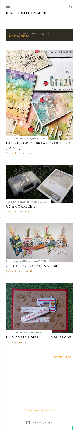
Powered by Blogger (42, 422)
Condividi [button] (11, 153)
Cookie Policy (48, 410)
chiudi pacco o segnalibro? (34, 265)
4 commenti (25, 271)
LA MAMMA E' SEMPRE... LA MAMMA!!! (38, 337)
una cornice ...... (21, 206)
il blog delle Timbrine (26, 13)
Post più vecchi (63, 357)
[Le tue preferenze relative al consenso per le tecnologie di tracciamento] (72, 427)
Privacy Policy (31, 410)
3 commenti (25, 211)
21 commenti (25, 153)
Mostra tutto (19, 36)
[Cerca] (71, 5)
